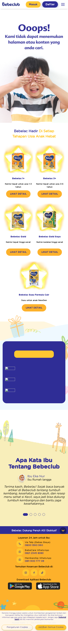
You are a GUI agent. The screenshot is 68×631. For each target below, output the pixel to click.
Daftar (50, 4)
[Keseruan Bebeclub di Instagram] (25, 572)
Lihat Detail (18, 194)
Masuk (33, 4)
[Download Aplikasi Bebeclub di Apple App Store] (48, 585)
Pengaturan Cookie (17, 627)
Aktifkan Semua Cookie (51, 627)
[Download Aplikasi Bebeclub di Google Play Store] (20, 585)
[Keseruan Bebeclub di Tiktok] (42, 572)
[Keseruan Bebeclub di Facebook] (34, 572)
